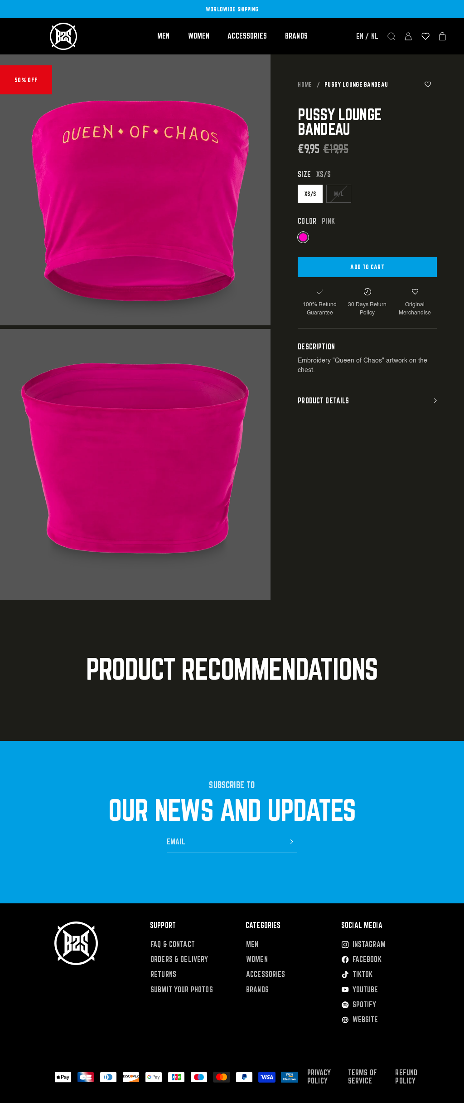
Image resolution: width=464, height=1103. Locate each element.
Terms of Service (362, 1076)
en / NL (367, 36)
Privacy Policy (319, 1076)
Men (163, 36)
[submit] (291, 841)
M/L (339, 194)
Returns (163, 974)
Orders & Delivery (179, 959)
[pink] (303, 237)
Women (199, 36)
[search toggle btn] (391, 36)
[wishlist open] (425, 36)
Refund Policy (406, 1076)
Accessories (247, 36)
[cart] (442, 36)
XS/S (310, 194)
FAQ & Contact (172, 944)
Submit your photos (181, 990)
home (305, 84)
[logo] (63, 36)
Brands (296, 36)
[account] (408, 36)
